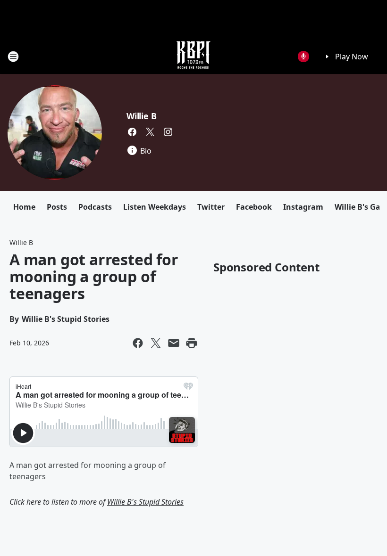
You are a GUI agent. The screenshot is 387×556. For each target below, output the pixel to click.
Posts (57, 207)
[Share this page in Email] (173, 343)
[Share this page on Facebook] (137, 343)
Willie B (141, 116)
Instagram (303, 207)
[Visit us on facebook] (132, 132)
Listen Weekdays (154, 207)
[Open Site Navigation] (13, 56)
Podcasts (95, 207)
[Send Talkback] (303, 56)
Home (24, 207)
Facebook (254, 207)
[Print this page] (191, 343)
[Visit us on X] (150, 132)
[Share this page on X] (155, 343)
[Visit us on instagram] (168, 132)
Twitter (211, 207)
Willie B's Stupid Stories (145, 502)
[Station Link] (193, 56)
